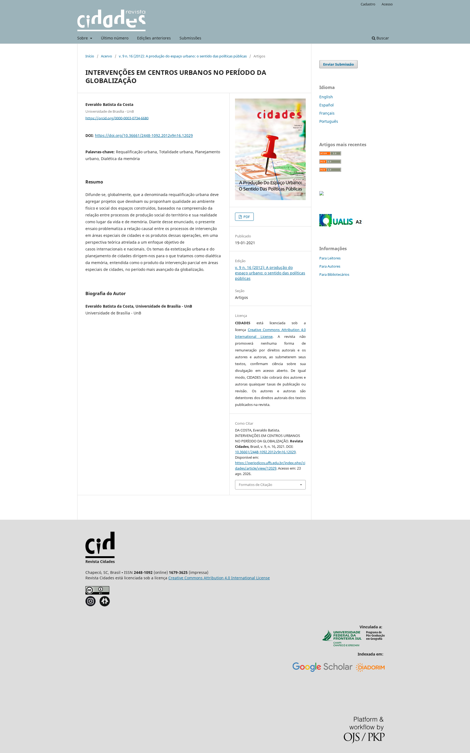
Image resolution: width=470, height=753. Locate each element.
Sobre (83, 38)
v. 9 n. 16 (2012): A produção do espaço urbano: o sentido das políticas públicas (183, 56)
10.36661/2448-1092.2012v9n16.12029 (265, 451)
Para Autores (329, 266)
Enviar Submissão (338, 64)
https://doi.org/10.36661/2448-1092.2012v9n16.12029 (144, 135)
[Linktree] (104, 605)
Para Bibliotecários (334, 274)
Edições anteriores (154, 38)
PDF (246, 216)
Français (327, 113)
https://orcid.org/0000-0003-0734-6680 (117, 117)
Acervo (106, 56)
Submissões (190, 38)
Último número (114, 38)
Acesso (387, 4)
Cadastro (368, 4)
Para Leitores (330, 258)
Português (328, 121)
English (326, 96)
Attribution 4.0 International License (219, 577)
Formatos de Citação (255, 484)
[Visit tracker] (321, 194)
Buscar (382, 38)
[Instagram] (90, 605)
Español (326, 105)
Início (89, 56)
